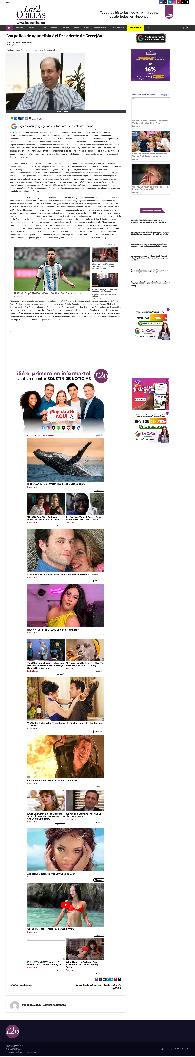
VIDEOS (76, 28)
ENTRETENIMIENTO (100, 28)
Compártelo (37, 119)
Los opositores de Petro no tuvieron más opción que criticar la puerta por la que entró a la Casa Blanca (149, 245)
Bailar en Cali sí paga (22, 985)
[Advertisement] (66, 349)
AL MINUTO (19, 28)
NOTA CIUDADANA (118, 28)
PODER (43, 28)
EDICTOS (87, 28)
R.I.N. (148, 28)
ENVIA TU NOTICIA (136, 28)
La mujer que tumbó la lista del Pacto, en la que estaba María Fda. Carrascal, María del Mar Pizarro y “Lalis (150, 233)
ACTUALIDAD (32, 28)
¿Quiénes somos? (166, 1049)
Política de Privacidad (182, 1049)
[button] (183, 28)
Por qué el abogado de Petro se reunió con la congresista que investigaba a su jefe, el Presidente (149, 221)
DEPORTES (54, 28)
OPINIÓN (66, 28)
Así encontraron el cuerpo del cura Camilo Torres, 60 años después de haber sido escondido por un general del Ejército (149, 258)
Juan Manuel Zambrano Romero (20, 42)
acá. (59, 319)
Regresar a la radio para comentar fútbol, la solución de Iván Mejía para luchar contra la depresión (150, 271)
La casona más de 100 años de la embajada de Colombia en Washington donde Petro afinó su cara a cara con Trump (150, 284)
